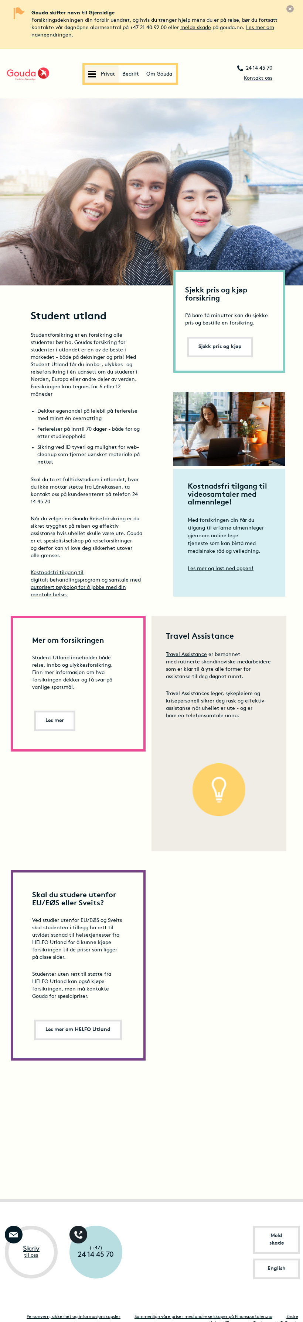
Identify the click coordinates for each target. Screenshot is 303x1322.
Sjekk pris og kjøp (220, 347)
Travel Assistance (186, 654)
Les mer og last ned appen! (220, 569)
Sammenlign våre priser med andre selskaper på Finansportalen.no (203, 1317)
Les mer (54, 721)
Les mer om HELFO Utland (77, 1030)
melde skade (195, 28)
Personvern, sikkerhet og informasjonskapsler (73, 1317)
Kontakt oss (258, 78)
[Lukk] (290, 9)
